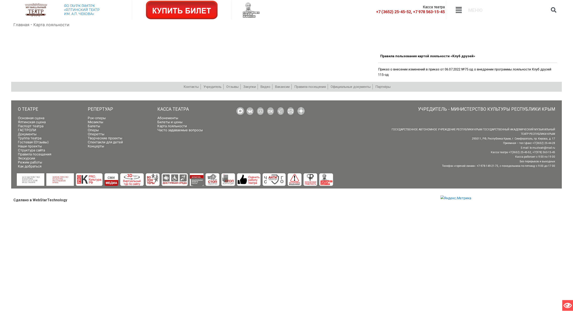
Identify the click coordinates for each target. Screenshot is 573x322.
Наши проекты (30, 146)
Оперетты (96, 134)
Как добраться (29, 166)
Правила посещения (34, 154)
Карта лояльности (172, 126)
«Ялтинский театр (82, 10)
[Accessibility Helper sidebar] (567, 305)
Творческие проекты (105, 138)
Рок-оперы (97, 118)
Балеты (94, 126)
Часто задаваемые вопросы (180, 130)
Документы (27, 134)
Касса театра (173, 109)
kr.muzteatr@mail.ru (542, 147)
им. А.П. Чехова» (79, 14)
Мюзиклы (95, 122)
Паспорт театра (30, 126)
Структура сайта (31, 150)
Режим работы (30, 162)
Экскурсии (26, 158)
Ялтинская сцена (32, 122)
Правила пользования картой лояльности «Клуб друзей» (427, 56)
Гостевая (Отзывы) (33, 142)
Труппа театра (29, 138)
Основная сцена (31, 118)
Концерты (96, 146)
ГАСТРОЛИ (27, 130)
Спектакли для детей (105, 142)
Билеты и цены (169, 122)
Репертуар (100, 109)
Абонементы (167, 118)
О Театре (28, 109)
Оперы (93, 130)
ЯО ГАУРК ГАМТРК (79, 6)
